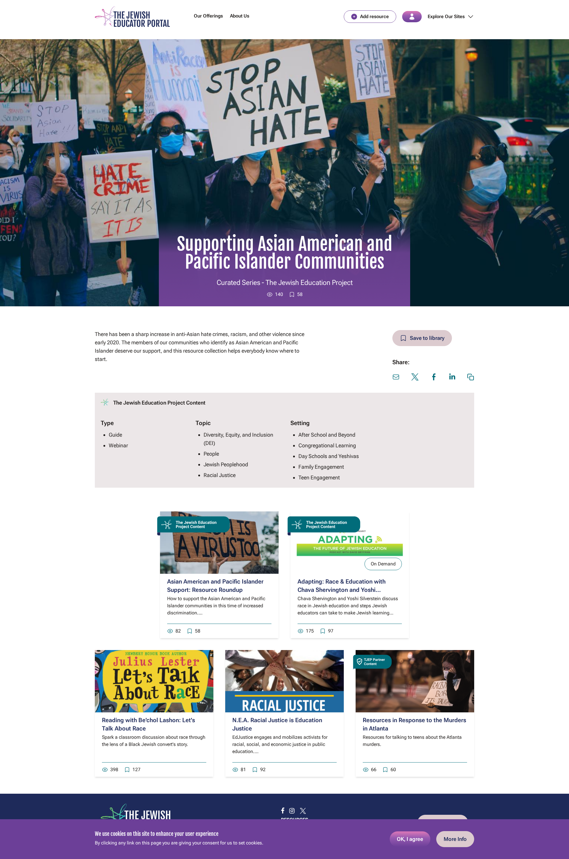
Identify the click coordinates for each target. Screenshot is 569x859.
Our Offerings (208, 16)
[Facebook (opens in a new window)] (433, 377)
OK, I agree (410, 839)
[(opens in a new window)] (282, 811)
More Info (455, 839)
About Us (239, 16)
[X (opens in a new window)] (414, 377)
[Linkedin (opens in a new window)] (452, 376)
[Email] (395, 377)
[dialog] (284, 839)
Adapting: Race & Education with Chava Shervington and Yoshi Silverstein (342, 590)
